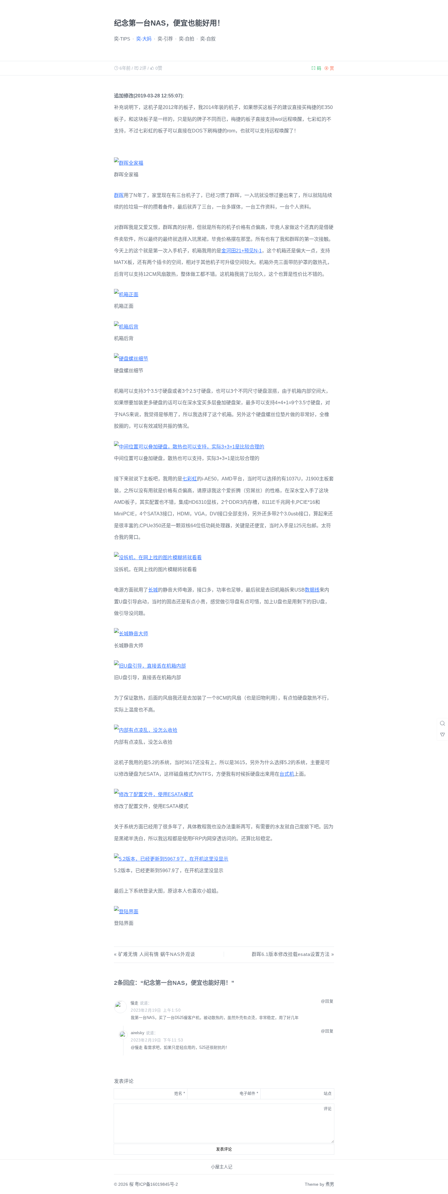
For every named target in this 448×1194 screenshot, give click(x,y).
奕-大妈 (143, 38)
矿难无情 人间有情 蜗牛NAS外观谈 (156, 954)
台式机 (286, 774)
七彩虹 (189, 478)
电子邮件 (249, 1093)
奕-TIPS (122, 38)
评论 (328, 1108)
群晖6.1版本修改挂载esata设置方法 (290, 954)
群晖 (119, 195)
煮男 (329, 1184)
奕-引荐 (165, 38)
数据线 (312, 589)
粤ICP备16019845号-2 (156, 1184)
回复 (329, 1001)
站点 (328, 1093)
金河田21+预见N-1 (241, 250)
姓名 (179, 1093)
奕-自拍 (186, 38)
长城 (153, 589)
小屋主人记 (221, 1166)
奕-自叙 (207, 38)
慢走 (134, 1003)
